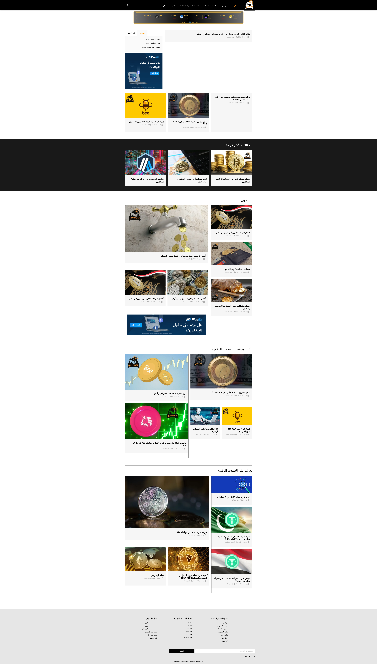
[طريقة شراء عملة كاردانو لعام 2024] (167, 502)
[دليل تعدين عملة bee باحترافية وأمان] (156, 371)
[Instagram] (246, 656)
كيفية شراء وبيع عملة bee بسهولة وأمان (146, 121)
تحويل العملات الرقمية (153, 39)
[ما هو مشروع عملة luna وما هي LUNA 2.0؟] (221, 371)
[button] (127, 5)
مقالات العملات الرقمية (210, 6)
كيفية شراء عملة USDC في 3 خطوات (233, 497)
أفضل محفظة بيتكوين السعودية (236, 269)
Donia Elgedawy (241, 542)
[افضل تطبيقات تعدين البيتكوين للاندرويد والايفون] (231, 290)
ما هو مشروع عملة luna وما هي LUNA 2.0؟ (231, 392)
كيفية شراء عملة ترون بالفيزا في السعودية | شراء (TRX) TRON (193, 576)
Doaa (245, 500)
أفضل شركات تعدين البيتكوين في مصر (233, 232)
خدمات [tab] (142, 33)
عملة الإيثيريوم (157, 575)
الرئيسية (233, 6)
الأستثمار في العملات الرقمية (151, 47)
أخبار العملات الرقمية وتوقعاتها (189, 6)
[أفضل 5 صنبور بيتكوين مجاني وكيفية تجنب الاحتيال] (166, 228)
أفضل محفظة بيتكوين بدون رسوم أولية (188, 298)
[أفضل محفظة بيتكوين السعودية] (231, 254)
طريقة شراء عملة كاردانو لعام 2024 (191, 532)
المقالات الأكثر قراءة (239, 145)
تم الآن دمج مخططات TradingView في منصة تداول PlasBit (232, 98)
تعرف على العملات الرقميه (234, 470)
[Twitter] (249, 656)
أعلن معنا (163, 6)
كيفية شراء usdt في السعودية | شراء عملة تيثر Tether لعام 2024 (234, 537)
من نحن (224, 6)
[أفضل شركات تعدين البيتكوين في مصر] (231, 217)
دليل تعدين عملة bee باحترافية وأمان (170, 393)
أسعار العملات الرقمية (153, 43)
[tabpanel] (143, 44)
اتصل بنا (172, 6)
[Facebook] (253, 656)
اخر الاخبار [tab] (131, 33)
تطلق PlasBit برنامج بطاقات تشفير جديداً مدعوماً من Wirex (223, 34)
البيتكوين (246, 200)
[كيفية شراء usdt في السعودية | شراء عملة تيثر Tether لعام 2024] (231, 519)
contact (158, 578)
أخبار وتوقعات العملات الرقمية (231, 349)
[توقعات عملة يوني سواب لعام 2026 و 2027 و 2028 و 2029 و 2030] (156, 421)
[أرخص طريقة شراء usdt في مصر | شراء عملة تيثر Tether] (231, 561)
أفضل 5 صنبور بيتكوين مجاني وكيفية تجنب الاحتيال (183, 256)
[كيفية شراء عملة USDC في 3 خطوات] (231, 484)
